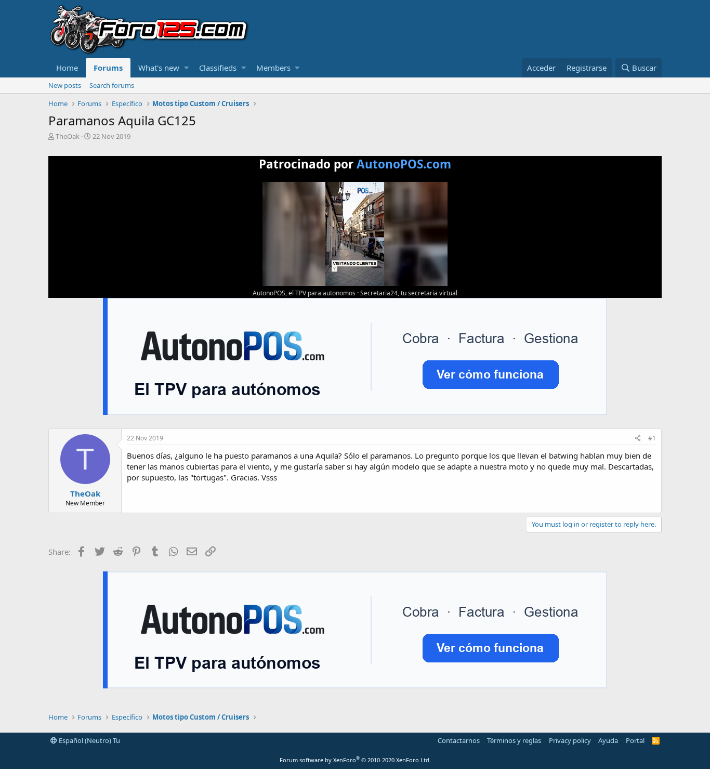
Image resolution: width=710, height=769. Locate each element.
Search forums (111, 85)
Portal (635, 740)
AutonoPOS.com (404, 164)
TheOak (68, 136)
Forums (108, 67)
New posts (64, 85)
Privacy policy (570, 740)
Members (273, 67)
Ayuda (608, 740)
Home (67, 67)
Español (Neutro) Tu (88, 740)
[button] (186, 67)
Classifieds (217, 67)
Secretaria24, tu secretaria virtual (408, 293)
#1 (652, 438)
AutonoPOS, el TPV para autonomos (304, 293)
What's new (158, 67)
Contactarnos (459, 740)
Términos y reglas (514, 740)
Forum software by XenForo (355, 760)
